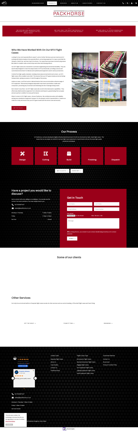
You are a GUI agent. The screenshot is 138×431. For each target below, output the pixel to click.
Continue (9, 424)
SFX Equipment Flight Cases (85, 367)
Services (63, 3)
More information (10, 421)
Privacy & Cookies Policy (110, 365)
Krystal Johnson (24, 371)
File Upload (70, 213)
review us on (22, 365)
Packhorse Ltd (4, 3)
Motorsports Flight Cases (84, 359)
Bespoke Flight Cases (57, 359)
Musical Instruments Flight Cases (86, 362)
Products (52, 3)
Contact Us (101, 3)
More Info (75, 170)
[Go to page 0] (24, 388)
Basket (136, 3)
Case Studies (87, 3)
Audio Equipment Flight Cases (85, 373)
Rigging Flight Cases (83, 365)
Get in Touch (18, 108)
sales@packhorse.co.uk (23, 208)
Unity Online (43, 421)
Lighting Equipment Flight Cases (86, 370)
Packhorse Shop (38, 3)
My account (131, 3)
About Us (74, 3)
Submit (71, 238)
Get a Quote (61, 170)
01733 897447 (123, 3)
